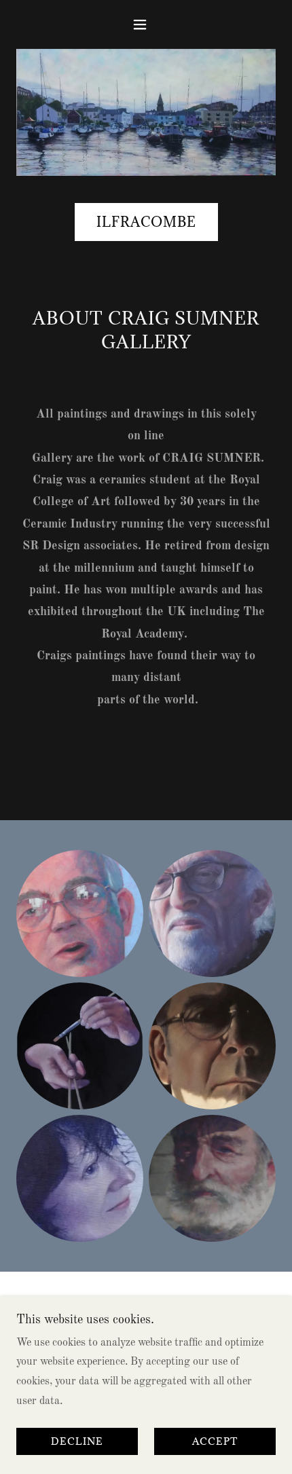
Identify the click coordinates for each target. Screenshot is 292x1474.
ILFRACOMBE (146, 222)
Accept (215, 1441)
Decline (77, 1441)
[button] (145, 24)
